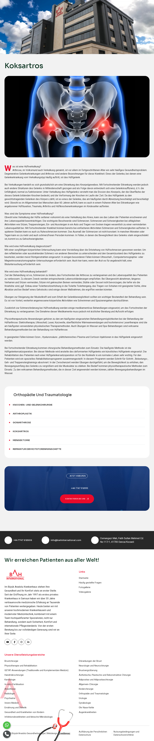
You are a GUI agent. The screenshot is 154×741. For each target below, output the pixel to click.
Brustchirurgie (11, 661)
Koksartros (21, 431)
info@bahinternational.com (66, 540)
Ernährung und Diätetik (15, 707)
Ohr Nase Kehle (86, 707)
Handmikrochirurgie (14, 675)
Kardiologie (10, 679)
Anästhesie (10, 689)
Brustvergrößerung (88, 670)
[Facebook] (8, 642)
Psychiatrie (10, 698)
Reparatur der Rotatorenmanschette (37, 449)
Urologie (83, 698)
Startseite (83, 578)
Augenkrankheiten (87, 712)
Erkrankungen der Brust (90, 661)
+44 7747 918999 (23, 540)
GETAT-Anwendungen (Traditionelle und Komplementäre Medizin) (36, 670)
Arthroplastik (22, 413)
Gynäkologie (85, 703)
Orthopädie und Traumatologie (94, 693)
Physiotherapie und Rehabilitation (21, 665)
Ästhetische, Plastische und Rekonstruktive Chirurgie (105, 675)
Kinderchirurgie (86, 689)
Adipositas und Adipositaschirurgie (96, 679)
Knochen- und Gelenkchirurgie (32, 404)
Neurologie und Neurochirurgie (94, 665)
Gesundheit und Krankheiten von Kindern (24, 712)
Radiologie (10, 693)
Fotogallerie (84, 587)
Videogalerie (85, 592)
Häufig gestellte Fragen (90, 582)
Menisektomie (21, 440)
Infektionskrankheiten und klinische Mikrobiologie (29, 716)
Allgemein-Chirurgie (88, 684)
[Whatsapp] (7, 725)
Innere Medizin (12, 703)
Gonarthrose (22, 422)
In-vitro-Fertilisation (14, 684)
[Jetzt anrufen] (7, 734)
